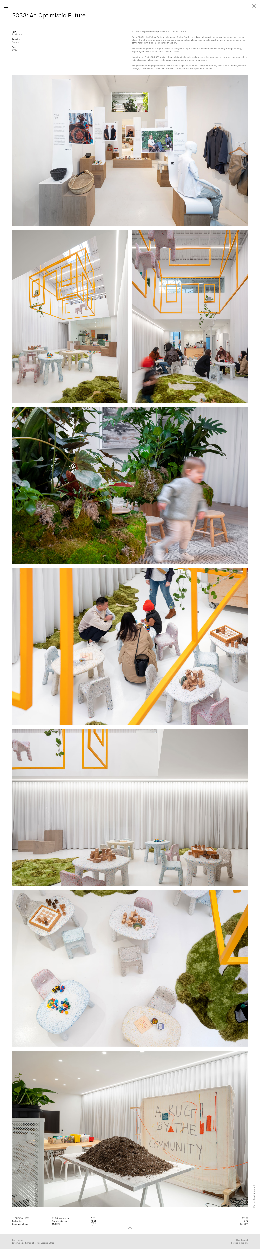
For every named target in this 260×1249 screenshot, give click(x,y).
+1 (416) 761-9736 (20, 1218)
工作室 (245, 1218)
